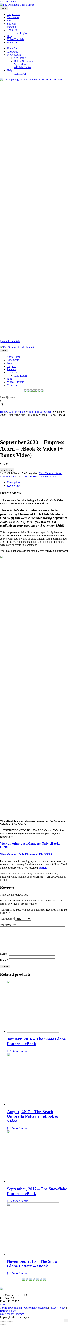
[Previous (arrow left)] (1, 1324)
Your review (8, 924)
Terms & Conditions (11, 1307)
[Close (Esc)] (11, 1321)
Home (3, 411)
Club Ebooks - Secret (39, 411)
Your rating (7, 918)
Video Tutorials (15, 39)
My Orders (20, 64)
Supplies (11, 23)
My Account (14, 54)
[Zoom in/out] (1, 1321)
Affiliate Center (22, 67)
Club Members (17, 411)
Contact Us (20, 73)
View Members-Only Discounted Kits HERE (26, 854)
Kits (9, 20)
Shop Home (13, 14)
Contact (4, 1304)
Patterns (11, 26)
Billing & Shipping (24, 61)
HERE (43, 867)
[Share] (8, 1321)
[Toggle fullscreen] (4, 1321)
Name (4, 953)
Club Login (20, 33)
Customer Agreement (36, 1307)
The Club (12, 29)
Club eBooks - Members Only (39, 476)
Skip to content (8, 1)
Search (3, 397)
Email (4, 960)
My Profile (20, 57)
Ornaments (13, 17)
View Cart (12, 42)
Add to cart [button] (21, 1051)
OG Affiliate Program (12, 1313)
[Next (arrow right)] (4, 1324)
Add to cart (7, 470)
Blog (9, 36)
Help (9, 70)
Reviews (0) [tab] (13, 485)
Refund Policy (8, 1310)
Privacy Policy (58, 1307)
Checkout (12, 51)
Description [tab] (13, 482)
